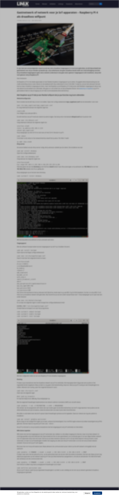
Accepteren (97, 493)
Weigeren (87, 493)
